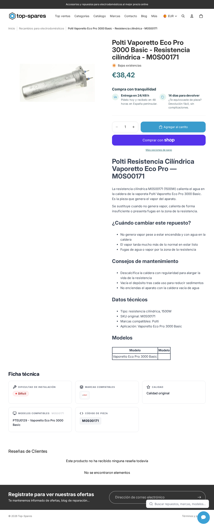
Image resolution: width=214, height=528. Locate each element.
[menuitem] (154, 16)
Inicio (11, 28)
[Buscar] (183, 16)
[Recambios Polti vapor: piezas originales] (85, 395)
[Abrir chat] (203, 517)
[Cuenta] (191, 16)
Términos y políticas (194, 516)
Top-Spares (25, 516)
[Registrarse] (199, 497)
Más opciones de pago (159, 149)
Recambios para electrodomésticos (41, 28)
